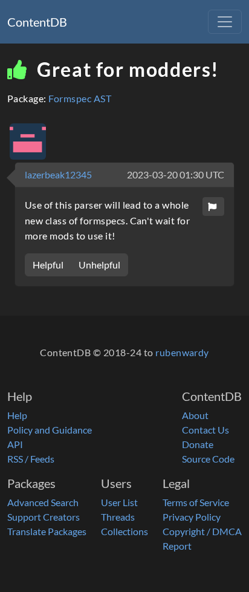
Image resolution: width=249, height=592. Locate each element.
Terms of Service (196, 502)
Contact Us (205, 429)
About (195, 415)
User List (119, 502)
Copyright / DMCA (202, 531)
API (15, 444)
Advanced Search (43, 502)
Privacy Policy (192, 516)
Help (17, 415)
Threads (118, 516)
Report (177, 545)
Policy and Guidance (49, 429)
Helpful (48, 264)
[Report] (213, 206)
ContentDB (37, 22)
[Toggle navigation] (225, 22)
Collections (124, 531)
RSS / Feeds (30, 458)
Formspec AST (79, 98)
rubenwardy (182, 352)
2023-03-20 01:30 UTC (175, 174)
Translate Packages (46, 531)
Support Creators (43, 516)
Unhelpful (99, 264)
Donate (197, 444)
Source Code (208, 458)
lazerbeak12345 (58, 174)
